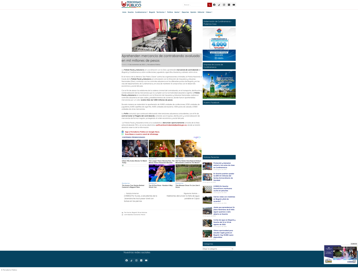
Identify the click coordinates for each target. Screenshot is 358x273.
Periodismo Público (153, 64)
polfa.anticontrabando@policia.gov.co (171, 125)
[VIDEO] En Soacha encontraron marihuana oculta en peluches (222, 188)
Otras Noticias (142, 212)
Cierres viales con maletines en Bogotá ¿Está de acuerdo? (224, 199)
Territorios (127, 212)
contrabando (128, 214)
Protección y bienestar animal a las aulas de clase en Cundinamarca (224, 165)
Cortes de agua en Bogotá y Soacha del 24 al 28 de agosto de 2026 (224, 222)
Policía (143, 214)
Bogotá (134, 212)
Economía (137, 214)
